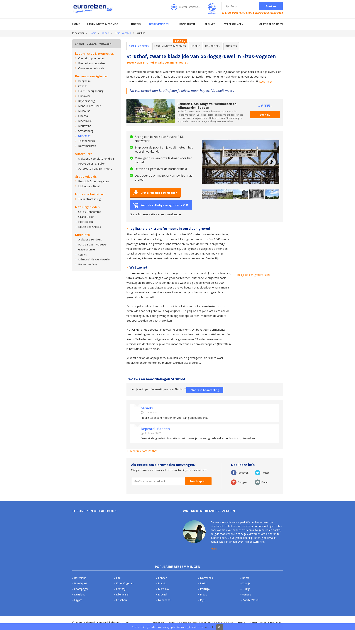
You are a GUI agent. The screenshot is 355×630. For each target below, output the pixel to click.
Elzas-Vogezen (124, 583)
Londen (162, 578)
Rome (245, 578)
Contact (253, 622)
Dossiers (231, 46)
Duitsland (79, 594)
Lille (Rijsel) (122, 594)
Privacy (171, 622)
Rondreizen (187, 24)
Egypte (78, 600)
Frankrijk (121, 589)
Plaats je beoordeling (205, 390)
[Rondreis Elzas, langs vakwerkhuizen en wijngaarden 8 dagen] (150, 100)
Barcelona (80, 578)
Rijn (202, 600)
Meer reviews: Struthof (143, 451)
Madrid (162, 583)
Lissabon (121, 600)
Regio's (105, 33)
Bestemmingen (159, 24)
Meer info (209, 627)
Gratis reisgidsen (271, 24)
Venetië (246, 594)
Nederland (164, 600)
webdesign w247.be (271, 622)
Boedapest (80, 583)
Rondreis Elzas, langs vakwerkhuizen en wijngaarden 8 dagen (207, 106)
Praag (203, 594)
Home (76, 24)
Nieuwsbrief (158, 622)
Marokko (163, 589)
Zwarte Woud (250, 600)
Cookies (220, 622)
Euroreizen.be (93, 9)
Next (272, 162)
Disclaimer (206, 622)
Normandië (207, 578)
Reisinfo (210, 24)
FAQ (230, 622)
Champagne (81, 589)
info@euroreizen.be (189, 6)
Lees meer (265, 81)
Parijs (203, 583)
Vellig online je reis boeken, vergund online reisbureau (254, 12)
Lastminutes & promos (102, 24)
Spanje (246, 583)
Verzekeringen (233, 24)
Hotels (136, 24)
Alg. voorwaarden (188, 622)
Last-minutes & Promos (170, 46)
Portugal (205, 589)
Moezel (162, 594)
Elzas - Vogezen (123, 33)
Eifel (118, 578)
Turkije (246, 589)
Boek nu (265, 114)
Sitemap (240, 622)
